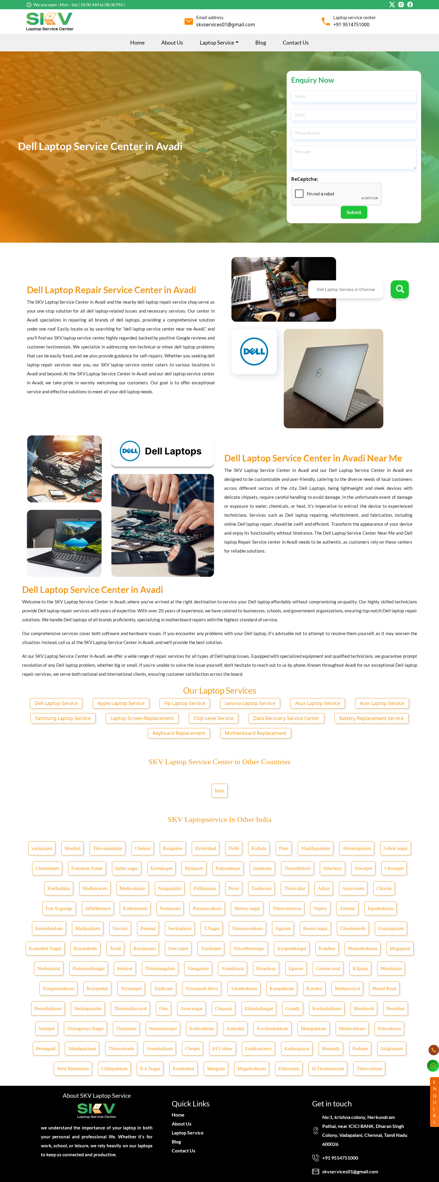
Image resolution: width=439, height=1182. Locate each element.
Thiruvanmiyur (287, 908)
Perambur (395, 1008)
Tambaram (261, 888)
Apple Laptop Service (121, 703)
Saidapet (47, 1028)
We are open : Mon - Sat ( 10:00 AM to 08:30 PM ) (79, 4)
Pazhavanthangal (89, 968)
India (219, 790)
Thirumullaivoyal (130, 1008)
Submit (354, 212)
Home (137, 42)
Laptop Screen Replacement (142, 718)
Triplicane (163, 988)
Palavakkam (389, 1028)
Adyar (324, 888)
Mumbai (72, 848)
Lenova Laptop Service (250, 703)
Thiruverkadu (121, 1048)
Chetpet (192, 1048)
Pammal (148, 928)
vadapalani (42, 848)
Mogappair (400, 948)
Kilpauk (360, 968)
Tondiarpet (211, 948)
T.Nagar (212, 928)
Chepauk (223, 1008)
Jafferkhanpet (97, 908)
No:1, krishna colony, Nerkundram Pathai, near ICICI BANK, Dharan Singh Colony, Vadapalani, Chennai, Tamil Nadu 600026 (364, 1130)
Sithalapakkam (82, 1048)
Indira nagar (126, 868)
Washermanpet (163, 1028)
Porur (233, 888)
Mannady (331, 1048)
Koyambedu (85, 948)
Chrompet (394, 868)
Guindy (292, 1008)
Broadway (266, 968)
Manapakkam (313, 1028)
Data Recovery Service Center (286, 718)
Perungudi (46, 1048)
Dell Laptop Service (56, 703)
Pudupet (360, 1048)
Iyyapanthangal (291, 948)
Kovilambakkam (272, 1028)
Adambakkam (244, 988)
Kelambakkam (49, 928)
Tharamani (126, 1028)
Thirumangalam (160, 968)
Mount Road (384, 988)
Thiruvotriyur (369, 1068)
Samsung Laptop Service (63, 718)
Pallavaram (288, 1068)
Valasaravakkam (247, 928)
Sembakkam (179, 928)
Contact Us (296, 42)
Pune (283, 848)
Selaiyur (125, 968)
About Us (172, 42)
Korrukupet (161, 868)
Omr (163, 1008)
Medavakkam (132, 888)
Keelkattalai (58, 888)
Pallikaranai (205, 888)
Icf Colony (222, 1048)
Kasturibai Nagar (45, 948)
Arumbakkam (160, 1048)
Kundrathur (183, 1068)
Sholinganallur (88, 1008)
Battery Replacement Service (371, 718)
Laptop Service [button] (217, 42)
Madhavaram (94, 888)
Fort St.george (59, 908)
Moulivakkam (352, 1028)
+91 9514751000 (351, 24)
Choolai (384, 888)
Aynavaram (353, 888)
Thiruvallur (294, 888)
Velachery (332, 868)
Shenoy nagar (247, 908)
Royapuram (144, 948)
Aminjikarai (232, 968)
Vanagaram (198, 968)
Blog (260, 42)
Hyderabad (205, 848)
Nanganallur (169, 888)
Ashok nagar (395, 848)
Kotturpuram (135, 908)
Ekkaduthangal (259, 1008)
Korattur (314, 988)
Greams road (328, 968)
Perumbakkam (48, 1008)
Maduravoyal (347, 988)
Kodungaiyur (296, 1048)
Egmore (295, 968)
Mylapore (194, 868)
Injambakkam (380, 908)
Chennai (143, 848)
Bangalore (172, 848)
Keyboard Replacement (179, 733)
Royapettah (97, 988)
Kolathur (327, 948)
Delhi (233, 848)
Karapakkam (282, 988)
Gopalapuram (391, 928)
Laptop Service (188, 1132)
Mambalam (391, 968)
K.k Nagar (150, 1068)
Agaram (283, 928)
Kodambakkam (326, 1008)
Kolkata (258, 848)
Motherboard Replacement (255, 733)
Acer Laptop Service (382, 703)
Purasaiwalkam (207, 908)
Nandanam (170, 908)
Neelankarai (48, 968)
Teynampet (131, 988)
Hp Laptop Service (184, 703)
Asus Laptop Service (317, 703)
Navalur (120, 928)
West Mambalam (73, 1068)
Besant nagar (315, 928)
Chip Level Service (214, 718)
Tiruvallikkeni (297, 868)
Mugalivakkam (251, 1068)
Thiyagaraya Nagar (85, 1028)
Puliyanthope (228, 868)
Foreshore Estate (87, 868)
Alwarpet (363, 868)
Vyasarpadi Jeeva (201, 988)
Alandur (347, 908)
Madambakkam (362, 948)
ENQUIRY (435, 1102)
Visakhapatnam (315, 848)
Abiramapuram (357, 848)
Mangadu (216, 1068)
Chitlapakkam (114, 1068)
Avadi (115, 948)
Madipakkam (87, 928)
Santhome (262, 868)
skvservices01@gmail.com (225, 24)
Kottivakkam (201, 1028)
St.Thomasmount (328, 1068)
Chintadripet (47, 868)
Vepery (320, 908)
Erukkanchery (258, 1048)
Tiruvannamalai (107, 848)
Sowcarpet (178, 948)
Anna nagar (191, 1008)
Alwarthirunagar (249, 948)
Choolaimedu (353, 928)
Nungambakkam (58, 988)
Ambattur (235, 1028)
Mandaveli (364, 1008)
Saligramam (391, 1048)
